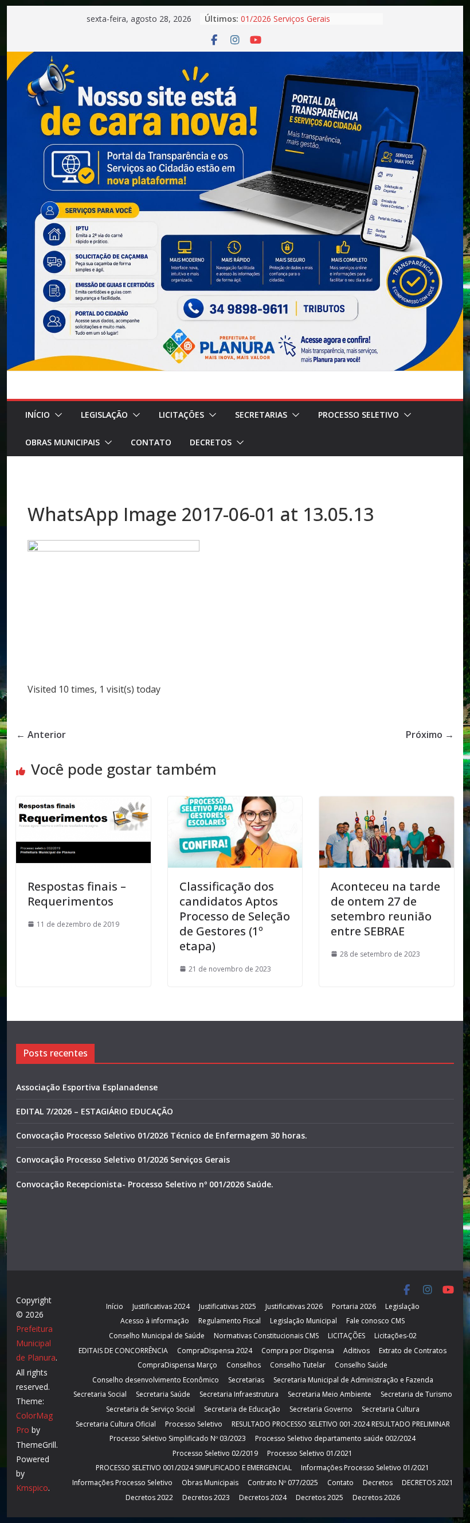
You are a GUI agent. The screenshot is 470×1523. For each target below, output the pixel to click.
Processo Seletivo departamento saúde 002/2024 (335, 1438)
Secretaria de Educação (242, 1409)
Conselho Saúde (361, 1365)
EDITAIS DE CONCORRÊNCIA (123, 1350)
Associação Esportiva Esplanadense (87, 1087)
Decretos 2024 (263, 1497)
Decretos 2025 (319, 1497)
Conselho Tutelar (298, 1365)
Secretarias (261, 414)
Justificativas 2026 (294, 1306)
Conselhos (243, 1365)
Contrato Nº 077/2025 (283, 1482)
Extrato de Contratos (412, 1350)
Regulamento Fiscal (229, 1321)
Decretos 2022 (149, 1497)
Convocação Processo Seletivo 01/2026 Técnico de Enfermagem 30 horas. (161, 1135)
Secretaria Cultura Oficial (116, 1424)
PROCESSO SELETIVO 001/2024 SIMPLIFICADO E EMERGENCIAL (194, 1468)
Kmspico (32, 1487)
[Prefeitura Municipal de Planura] (235, 59)
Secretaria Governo (320, 1409)
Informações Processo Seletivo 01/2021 (365, 1468)
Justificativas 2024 (161, 1306)
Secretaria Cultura (391, 1409)
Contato (151, 442)
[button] (56, 415)
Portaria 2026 (354, 1306)
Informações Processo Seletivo (122, 1482)
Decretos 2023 (206, 1497)
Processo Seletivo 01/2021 (309, 1453)
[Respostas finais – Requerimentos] (83, 804)
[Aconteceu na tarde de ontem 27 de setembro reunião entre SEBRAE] (386, 804)
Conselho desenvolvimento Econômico (155, 1380)
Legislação (104, 414)
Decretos (211, 442)
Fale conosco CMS (375, 1321)
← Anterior (41, 734)
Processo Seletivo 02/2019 (215, 1453)
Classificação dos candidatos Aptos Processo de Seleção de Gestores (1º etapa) (234, 916)
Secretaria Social (100, 1394)
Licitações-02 (395, 1336)
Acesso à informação (154, 1321)
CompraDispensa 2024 (214, 1350)
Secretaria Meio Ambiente (329, 1394)
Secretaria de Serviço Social (150, 1409)
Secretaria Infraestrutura (239, 1394)
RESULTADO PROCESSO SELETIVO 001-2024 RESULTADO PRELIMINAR (341, 1424)
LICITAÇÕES (181, 414)
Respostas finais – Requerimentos (77, 894)
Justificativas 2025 (227, 1306)
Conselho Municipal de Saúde (157, 1336)
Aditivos (356, 1350)
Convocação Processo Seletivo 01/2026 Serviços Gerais (298, 23)
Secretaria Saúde (163, 1394)
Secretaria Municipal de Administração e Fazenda (353, 1380)
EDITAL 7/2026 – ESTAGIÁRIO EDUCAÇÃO (94, 1111)
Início (37, 414)
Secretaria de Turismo (416, 1394)
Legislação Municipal (303, 1321)
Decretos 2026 (376, 1497)
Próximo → (430, 734)
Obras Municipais (62, 442)
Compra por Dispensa (297, 1350)
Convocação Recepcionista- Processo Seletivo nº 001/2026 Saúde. (144, 1184)
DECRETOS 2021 (427, 1482)
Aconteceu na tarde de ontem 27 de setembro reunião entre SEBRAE (385, 909)
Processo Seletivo (358, 414)
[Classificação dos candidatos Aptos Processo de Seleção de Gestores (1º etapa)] (235, 804)
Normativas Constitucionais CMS (266, 1336)
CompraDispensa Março (177, 1365)
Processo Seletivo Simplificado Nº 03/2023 (177, 1438)
